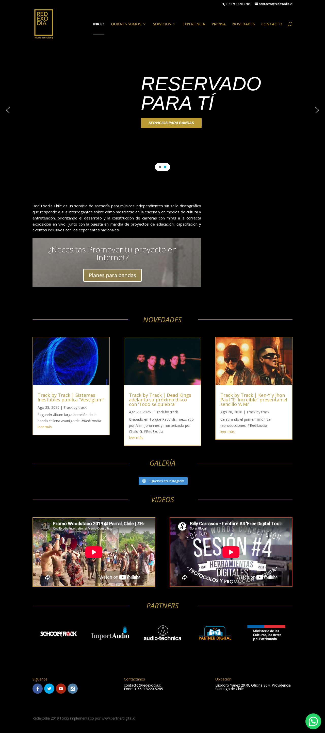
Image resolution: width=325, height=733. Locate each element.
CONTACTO (271, 24)
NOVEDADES (243, 24)
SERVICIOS (162, 24)
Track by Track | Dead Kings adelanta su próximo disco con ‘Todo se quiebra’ (160, 399)
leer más (45, 426)
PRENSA (219, 24)
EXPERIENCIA (194, 24)
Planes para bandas (112, 275)
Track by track (75, 407)
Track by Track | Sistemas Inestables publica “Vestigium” (71, 397)
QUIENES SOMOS (126, 24)
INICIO (98, 24)
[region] (162, 110)
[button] (8, 110)
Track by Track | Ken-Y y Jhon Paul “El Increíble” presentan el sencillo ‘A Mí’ (253, 399)
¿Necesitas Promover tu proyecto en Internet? (112, 253)
